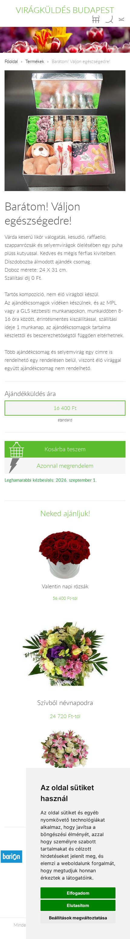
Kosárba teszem (65, 449)
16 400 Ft (65, 408)
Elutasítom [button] (78, 905)
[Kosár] (95, 19)
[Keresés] (109, 19)
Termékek (34, 61)
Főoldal (11, 61)
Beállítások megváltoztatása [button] (78, 917)
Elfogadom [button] (78, 893)
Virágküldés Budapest (65, 10)
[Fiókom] (121, 19)
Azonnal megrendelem (65, 466)
